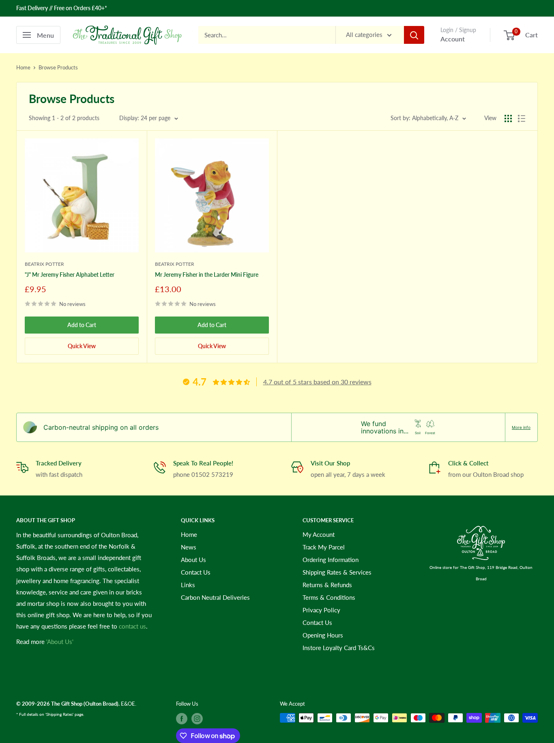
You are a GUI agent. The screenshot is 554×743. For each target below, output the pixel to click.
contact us (132, 626)
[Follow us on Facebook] (181, 718)
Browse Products (58, 67)
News (188, 547)
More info (521, 427)
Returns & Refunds (327, 584)
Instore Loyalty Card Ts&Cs (339, 647)
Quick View (82, 345)
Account (452, 39)
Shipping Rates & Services (337, 572)
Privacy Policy (321, 610)
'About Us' (59, 641)
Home (23, 67)
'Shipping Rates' (59, 714)
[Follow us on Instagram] (197, 718)
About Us (193, 559)
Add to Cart (81, 324)
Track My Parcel (324, 547)
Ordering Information (331, 559)
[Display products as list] (521, 118)
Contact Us (195, 572)
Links (188, 584)
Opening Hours (323, 635)
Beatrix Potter (44, 264)
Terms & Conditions (329, 597)
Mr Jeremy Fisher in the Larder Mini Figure (206, 274)
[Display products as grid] (508, 118)
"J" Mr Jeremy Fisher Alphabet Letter (69, 274)
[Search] (414, 35)
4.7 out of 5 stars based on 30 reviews (317, 381)
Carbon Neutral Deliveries (215, 597)
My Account (319, 534)
